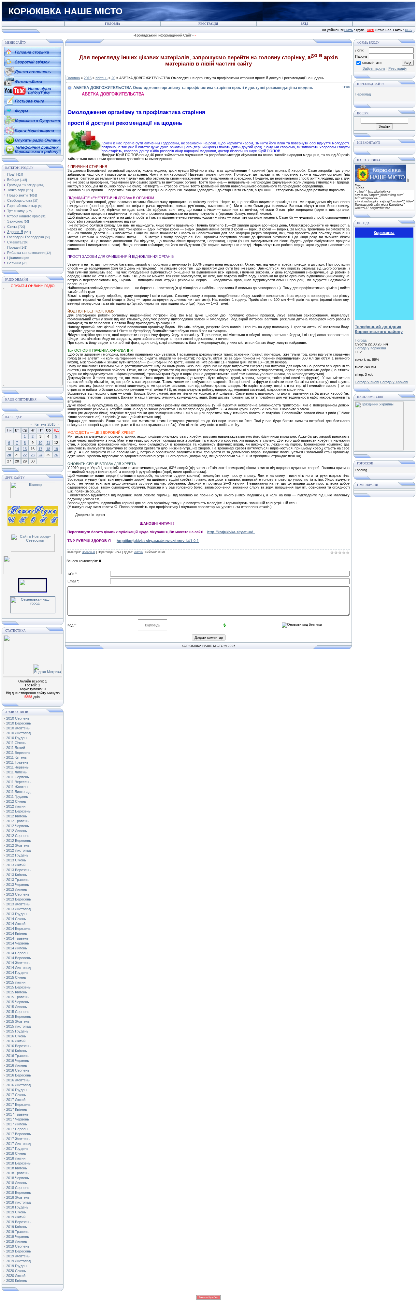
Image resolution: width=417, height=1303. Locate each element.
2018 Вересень (18, 1192)
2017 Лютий (15, 1100)
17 (40, 449)
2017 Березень (18, 1104)
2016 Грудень (17, 1090)
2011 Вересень (18, 782)
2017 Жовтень (18, 1139)
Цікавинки (15, 258)
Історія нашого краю (23, 216)
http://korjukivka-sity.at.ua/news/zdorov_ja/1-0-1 (158, 541)
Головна (73, 78)
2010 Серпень (17, 718)
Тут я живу (16, 211)
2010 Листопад (18, 733)
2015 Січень (16, 977)
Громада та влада (21, 185)
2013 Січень (16, 860)
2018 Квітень (16, 1168)
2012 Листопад (18, 850)
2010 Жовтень (18, 728)
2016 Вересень (18, 1075)
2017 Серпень (17, 1129)
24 (40, 455)
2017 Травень (17, 1114)
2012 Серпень (17, 836)
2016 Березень (18, 1046)
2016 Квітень (16, 1051)
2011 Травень (17, 762)
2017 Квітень (16, 1109)
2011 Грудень (17, 796)
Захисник (15, 221)
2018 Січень (16, 1153)
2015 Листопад (18, 1026)
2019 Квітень (16, 1227)
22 (25, 455)
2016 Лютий (15, 1041)
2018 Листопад (18, 1202)
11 (48, 443)
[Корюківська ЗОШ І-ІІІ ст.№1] (32, 516)
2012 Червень (17, 826)
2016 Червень (17, 1060)
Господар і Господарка (25, 237)
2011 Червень (17, 767)
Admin (138, 552)
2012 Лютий (15, 806)
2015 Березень (18, 987)
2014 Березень (18, 928)
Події (11, 174)
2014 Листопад (18, 968)
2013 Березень (18, 870)
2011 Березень (18, 752)
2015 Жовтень (18, 1021)
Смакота (14, 242)
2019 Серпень (17, 1246)
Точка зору (16, 190)
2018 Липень (16, 1183)
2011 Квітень (16, 757)
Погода (361, 340)
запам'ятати (371, 63)
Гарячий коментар (22, 206)
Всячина (14, 263)
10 (40, 443)
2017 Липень (16, 1124)
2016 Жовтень (18, 1080)
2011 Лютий (15, 748)
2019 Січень (16, 1212)
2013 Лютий (15, 865)
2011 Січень (16, 743)
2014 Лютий (15, 924)
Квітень (101, 78)
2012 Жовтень (18, 845)
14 (17, 449)
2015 (88, 78)
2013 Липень (16, 889)
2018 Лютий (15, 1158)
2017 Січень (16, 1095)
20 (9, 455)
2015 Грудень (17, 1031)
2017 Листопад (18, 1144)
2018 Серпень (17, 1188)
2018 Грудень (17, 1207)
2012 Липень (16, 831)
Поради (13, 247)
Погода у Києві (367, 382)
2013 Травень (17, 880)
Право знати (17, 195)
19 (56, 449)
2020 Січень (16, 1271)
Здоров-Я (15, 232)
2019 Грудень (17, 1266)
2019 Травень (17, 1232)
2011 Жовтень (17, 787)
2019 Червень (17, 1236)
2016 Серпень (17, 1070)
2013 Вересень (18, 899)
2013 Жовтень (18, 904)
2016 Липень (16, 1065)
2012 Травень (17, 821)
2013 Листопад (18, 909)
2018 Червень (17, 1178)
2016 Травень (17, 1056)
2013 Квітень (16, 875)
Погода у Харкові (394, 382)
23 (33, 455)
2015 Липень (16, 1007)
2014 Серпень (17, 953)
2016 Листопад (18, 1085)
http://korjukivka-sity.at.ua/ (231, 532)
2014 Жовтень (18, 963)
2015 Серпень (17, 1012)
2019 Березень (18, 1222)
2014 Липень (16, 948)
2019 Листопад (18, 1261)
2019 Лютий (15, 1217)
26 (56, 455)
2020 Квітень (16, 1280)
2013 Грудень (17, 914)
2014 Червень (17, 943)
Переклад (363, 94)
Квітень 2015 (45, 424)
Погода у (370, 348)
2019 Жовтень (18, 1256)
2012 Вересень (18, 840)
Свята (12, 226)
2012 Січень (16, 801)
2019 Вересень (18, 1251)
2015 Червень (17, 1002)
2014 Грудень (17, 972)
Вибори (13, 180)
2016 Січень (16, 1036)
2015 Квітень (16, 992)
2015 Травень (17, 997)
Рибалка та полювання (26, 253)
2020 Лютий (15, 1276)
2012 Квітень (16, 816)
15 (25, 449)
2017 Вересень (18, 1134)
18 (48, 449)
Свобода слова (19, 200)
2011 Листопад (18, 792)
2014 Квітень (16, 933)
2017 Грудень (17, 1148)
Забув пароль (374, 68)
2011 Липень (16, 772)
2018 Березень (18, 1163)
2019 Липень (16, 1241)
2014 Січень (16, 919)
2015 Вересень (18, 1016)
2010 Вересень (18, 723)
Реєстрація (397, 68)
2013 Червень (17, 884)
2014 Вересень (18, 958)
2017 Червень (17, 1119)
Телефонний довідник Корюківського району (379, 329)
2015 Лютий (15, 982)
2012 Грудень (17, 855)
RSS (408, 30)
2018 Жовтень (18, 1197)
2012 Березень (18, 811)
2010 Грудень (17, 738)
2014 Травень (17, 938)
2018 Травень (17, 1173)
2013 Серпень (17, 894)
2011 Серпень (17, 777)
